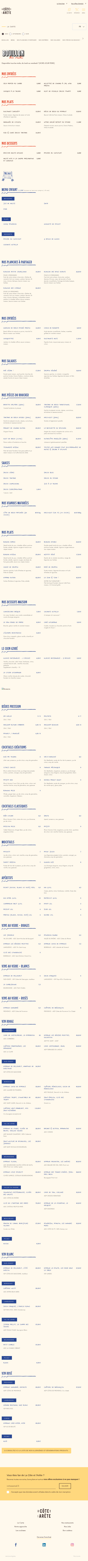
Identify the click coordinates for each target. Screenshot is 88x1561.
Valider (65, 1486)
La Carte (20, 1523)
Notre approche (20, 1527)
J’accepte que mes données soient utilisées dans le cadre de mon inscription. (41, 1492)
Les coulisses (21, 1530)
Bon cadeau (67, 1530)
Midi (6, 34)
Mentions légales (10, 1556)
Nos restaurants (67, 1523)
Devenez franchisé (44, 1537)
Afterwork (17, 34)
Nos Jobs (67, 1527)
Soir (27, 34)
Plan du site (76, 1556)
